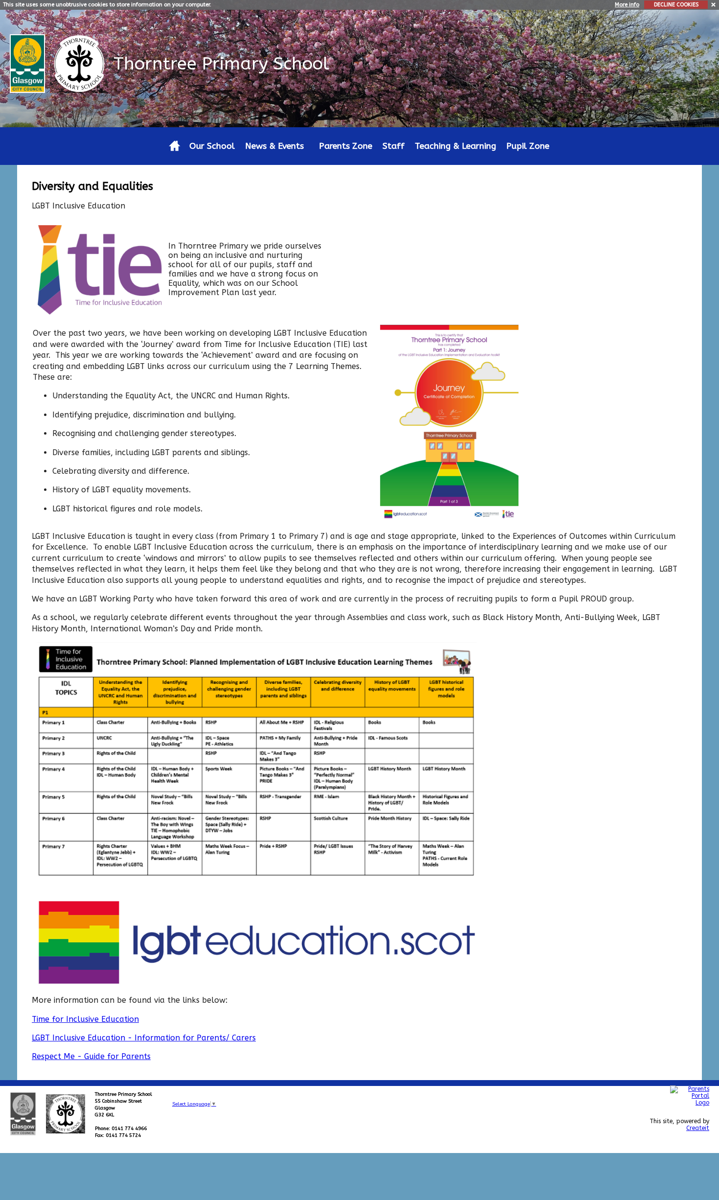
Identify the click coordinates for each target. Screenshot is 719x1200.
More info (627, 4)
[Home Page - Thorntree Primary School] (174, 146)
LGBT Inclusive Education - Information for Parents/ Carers (144, 1037)
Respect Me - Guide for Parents (91, 1056)
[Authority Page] (28, 63)
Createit (697, 1128)
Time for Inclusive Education (85, 1019)
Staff (393, 146)
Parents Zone (345, 146)
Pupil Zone (527, 146)
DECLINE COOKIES (676, 4)
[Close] (714, 4)
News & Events (274, 146)
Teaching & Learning (455, 146)
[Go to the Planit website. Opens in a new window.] (689, 1150)
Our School (212, 146)
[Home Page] (80, 63)
